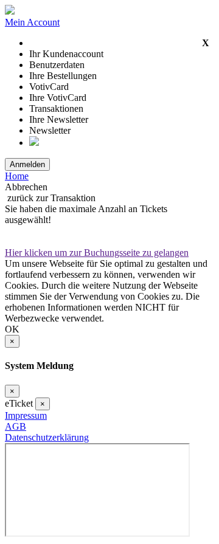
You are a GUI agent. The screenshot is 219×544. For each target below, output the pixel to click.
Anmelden (27, 164)
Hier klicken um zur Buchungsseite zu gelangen (97, 252)
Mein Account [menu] (32, 22)
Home (17, 176)
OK (12, 329)
